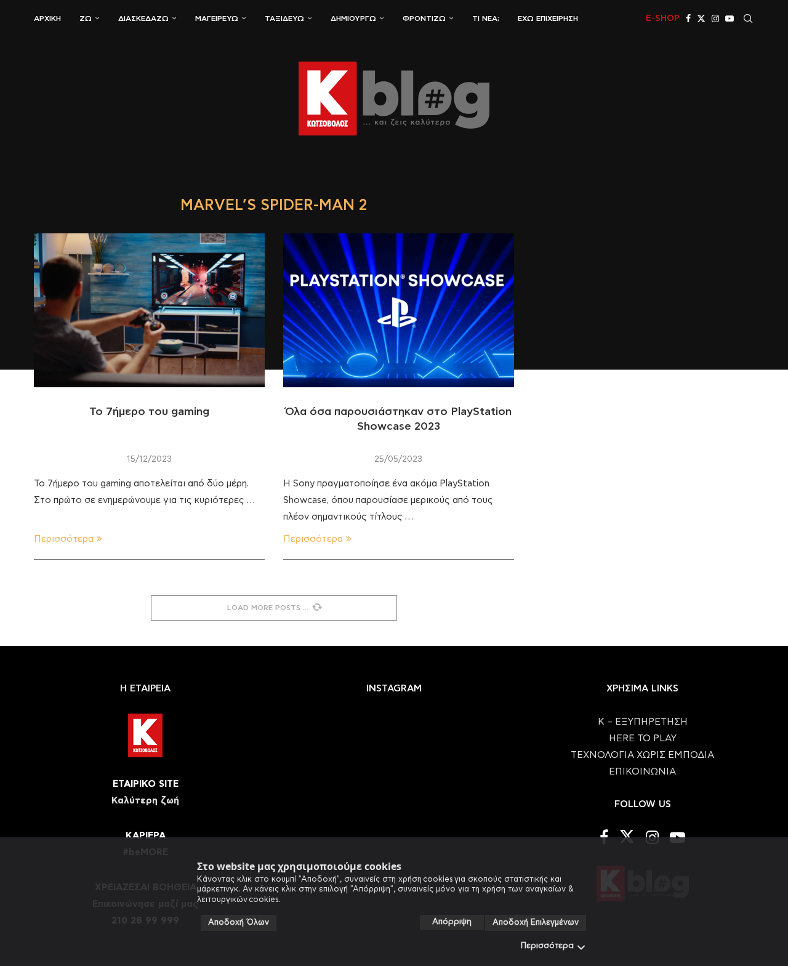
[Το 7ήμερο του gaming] (149, 310)
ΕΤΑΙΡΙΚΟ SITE (146, 784)
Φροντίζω (424, 18)
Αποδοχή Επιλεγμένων (535, 923)
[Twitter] (701, 18)
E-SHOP (663, 18)
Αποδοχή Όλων (238, 923)
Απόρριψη (452, 922)
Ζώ (85, 18)
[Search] (748, 18)
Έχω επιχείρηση (548, 18)
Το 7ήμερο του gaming (149, 411)
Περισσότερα (547, 946)
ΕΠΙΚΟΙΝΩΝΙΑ (642, 771)
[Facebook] (688, 18)
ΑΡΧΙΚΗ (47, 18)
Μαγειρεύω (216, 18)
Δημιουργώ (353, 18)
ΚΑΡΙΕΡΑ (146, 835)
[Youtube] (729, 18)
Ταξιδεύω (284, 18)
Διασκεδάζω (143, 18)
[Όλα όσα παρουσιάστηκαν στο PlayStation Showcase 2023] (398, 310)
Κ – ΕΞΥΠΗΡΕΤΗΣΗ (643, 722)
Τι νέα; (485, 18)
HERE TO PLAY (643, 738)
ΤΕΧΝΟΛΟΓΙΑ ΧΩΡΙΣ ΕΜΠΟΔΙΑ (642, 755)
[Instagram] (715, 18)
